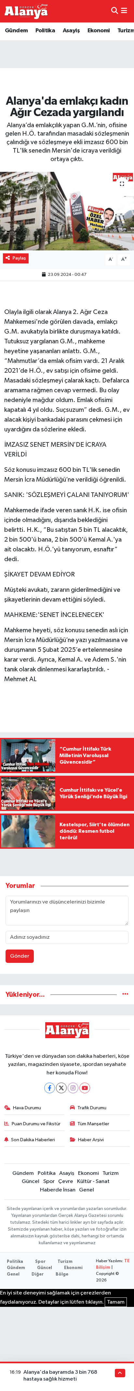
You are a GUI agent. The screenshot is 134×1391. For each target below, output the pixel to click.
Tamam (116, 1302)
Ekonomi (98, 31)
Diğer (38, 1274)
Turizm (110, 1173)
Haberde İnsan (57, 1190)
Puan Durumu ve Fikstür (36, 1123)
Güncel (30, 1181)
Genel (86, 1190)
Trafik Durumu (91, 1107)
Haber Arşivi (91, 1139)
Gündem (16, 31)
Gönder (19, 956)
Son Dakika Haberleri (33, 1139)
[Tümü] (125, 994)
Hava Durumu (27, 1107)
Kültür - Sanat (93, 1181)
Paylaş (19, 258)
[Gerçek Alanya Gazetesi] (26, 11)
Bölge (62, 1274)
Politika (45, 31)
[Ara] (114, 11)
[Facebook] (49, 1088)
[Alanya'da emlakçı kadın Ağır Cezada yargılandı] (67, 211)
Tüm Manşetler (93, 1123)
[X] (61, 1088)
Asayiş (71, 31)
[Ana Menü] (124, 11)
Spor (49, 1181)
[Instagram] (73, 1088)
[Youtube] (84, 1088)
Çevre (65, 1181)
